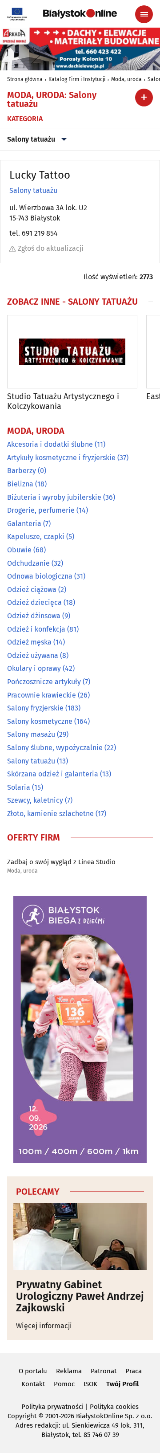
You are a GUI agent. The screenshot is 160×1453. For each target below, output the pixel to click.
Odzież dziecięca (34, 602)
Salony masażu (31, 734)
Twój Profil (122, 1384)
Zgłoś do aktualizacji (51, 248)
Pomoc (64, 1384)
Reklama (69, 1371)
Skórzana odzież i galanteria (52, 774)
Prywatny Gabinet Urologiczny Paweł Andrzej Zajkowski (80, 1296)
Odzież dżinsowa (33, 616)
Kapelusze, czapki (35, 536)
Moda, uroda (126, 79)
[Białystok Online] (80, 14)
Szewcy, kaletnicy (35, 800)
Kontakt (33, 1384)
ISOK (90, 1384)
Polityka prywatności (52, 1407)
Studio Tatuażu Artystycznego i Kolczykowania (63, 401)
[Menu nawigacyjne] (144, 14)
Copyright (22, 1416)
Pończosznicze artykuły (44, 682)
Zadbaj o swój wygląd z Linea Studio (61, 862)
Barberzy (21, 470)
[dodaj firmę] (144, 97)
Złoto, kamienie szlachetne (50, 813)
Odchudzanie (28, 563)
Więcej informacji (44, 1326)
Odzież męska (29, 642)
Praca (133, 1371)
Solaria (18, 787)
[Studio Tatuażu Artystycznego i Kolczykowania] (72, 351)
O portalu (33, 1371)
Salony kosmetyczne (39, 721)
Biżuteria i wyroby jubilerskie (54, 497)
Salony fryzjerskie (35, 708)
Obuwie (19, 550)
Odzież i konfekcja (36, 629)
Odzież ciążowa (31, 589)
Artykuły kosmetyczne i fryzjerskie (61, 457)
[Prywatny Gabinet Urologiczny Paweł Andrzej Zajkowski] (80, 1236)
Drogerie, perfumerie (41, 510)
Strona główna (25, 79)
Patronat (103, 1371)
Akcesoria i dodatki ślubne (50, 444)
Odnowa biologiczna (39, 576)
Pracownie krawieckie (41, 695)
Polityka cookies (114, 1407)
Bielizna (20, 484)
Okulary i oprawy (34, 668)
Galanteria (24, 523)
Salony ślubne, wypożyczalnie (55, 747)
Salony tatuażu (31, 139)
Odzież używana (32, 655)
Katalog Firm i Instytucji (76, 79)
